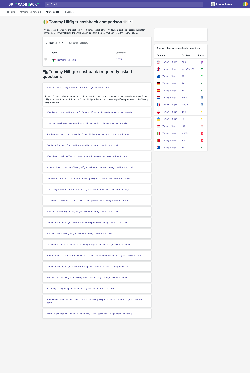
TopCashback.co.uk (66, 60)
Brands (71, 12)
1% (183, 119)
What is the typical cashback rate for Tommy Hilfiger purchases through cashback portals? (90, 112)
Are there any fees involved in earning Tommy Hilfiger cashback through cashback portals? (90, 313)
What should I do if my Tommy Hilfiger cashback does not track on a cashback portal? (87, 156)
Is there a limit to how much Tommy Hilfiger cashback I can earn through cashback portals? (90, 167)
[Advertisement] (180, 34)
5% (183, 83)
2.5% (184, 62)
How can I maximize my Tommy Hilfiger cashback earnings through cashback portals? (87, 277)
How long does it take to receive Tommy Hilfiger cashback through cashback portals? (87, 123)
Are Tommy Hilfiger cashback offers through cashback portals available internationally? (88, 189)
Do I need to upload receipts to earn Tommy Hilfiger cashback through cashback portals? (89, 244)
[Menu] (4, 4)
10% (183, 126)
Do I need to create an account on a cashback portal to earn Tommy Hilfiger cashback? (88, 200)
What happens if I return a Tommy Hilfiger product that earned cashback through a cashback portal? (94, 255)
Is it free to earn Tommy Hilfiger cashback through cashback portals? (79, 233)
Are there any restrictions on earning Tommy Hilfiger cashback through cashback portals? (89, 134)
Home (12, 12)
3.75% (119, 59)
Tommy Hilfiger (169, 62)
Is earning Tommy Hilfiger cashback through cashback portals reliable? (80, 288)
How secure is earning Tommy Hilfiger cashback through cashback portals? (82, 211)
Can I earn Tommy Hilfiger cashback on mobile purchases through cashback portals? (87, 222)
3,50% (185, 133)
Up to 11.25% (188, 69)
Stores (54, 12)
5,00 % (185, 104)
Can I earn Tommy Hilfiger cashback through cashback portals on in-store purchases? (87, 266)
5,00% (185, 97)
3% (183, 76)
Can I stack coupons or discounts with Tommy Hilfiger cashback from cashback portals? (88, 178)
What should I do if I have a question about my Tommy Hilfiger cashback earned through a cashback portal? (94, 301)
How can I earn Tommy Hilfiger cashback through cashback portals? (79, 87)
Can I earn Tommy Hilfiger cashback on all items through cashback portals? (82, 145)
